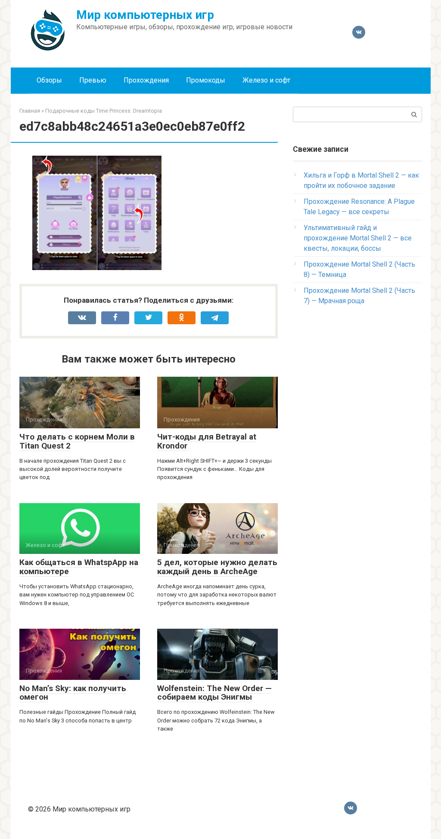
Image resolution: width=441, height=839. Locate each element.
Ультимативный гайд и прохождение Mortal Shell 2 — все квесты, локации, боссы (358, 238)
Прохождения (146, 80)
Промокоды (205, 80)
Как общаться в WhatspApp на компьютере (78, 566)
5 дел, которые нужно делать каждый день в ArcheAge (217, 566)
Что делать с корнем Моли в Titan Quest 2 (77, 441)
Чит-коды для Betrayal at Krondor (206, 441)
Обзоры (49, 80)
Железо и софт (266, 80)
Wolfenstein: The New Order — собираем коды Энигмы (214, 692)
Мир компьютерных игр (145, 15)
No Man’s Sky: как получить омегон (72, 692)
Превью (92, 80)
